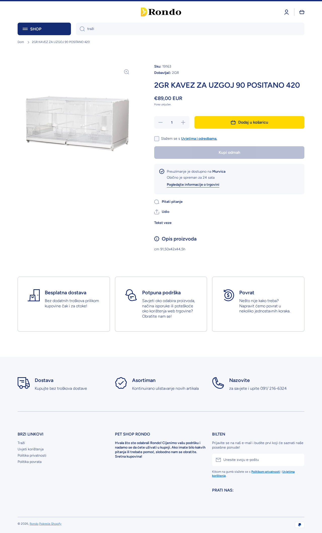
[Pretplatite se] (298, 460)
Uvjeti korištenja (31, 449)
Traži (21, 443)
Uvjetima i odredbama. (199, 138)
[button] (161, 211)
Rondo (34, 523)
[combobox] (190, 29)
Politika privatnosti (32, 455)
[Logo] (161, 12)
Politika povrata (30, 462)
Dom (21, 42)
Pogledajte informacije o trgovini (193, 184)
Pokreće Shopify (50, 523)
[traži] (80, 29)
